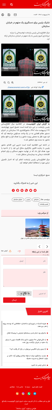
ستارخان (36, 199)
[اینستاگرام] (23, 393)
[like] (20, 251)
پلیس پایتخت (44, 204)
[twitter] (30, 190)
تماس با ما (20, 387)
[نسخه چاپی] (2, 15)
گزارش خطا (4, 251)
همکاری (12, 387)
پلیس (28, 199)
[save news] (8, 15)
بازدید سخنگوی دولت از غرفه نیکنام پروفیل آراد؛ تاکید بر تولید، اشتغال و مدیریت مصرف (27, 357)
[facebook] (12, 190)
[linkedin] (21, 190)
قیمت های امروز (37, 387)
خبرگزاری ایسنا (39, 175)
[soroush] (17, 190)
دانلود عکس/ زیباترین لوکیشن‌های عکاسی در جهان (35, 238)
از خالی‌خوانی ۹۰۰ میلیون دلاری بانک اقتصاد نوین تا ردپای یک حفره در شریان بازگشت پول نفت (26, 341)
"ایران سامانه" (21, 408)
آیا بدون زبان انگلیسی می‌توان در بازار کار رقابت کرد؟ (28, 349)
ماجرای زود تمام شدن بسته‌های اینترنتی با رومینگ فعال (26, 333)
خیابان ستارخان (17, 199)
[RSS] (17, 393)
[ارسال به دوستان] (15, 15)
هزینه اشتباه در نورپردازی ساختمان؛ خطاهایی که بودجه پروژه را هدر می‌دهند (25, 325)
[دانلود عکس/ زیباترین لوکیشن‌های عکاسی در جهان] (37, 228)
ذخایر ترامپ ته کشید (38, 365)
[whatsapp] (25, 190)
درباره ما (27, 387)
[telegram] (36, 190)
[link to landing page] (42, 4)
